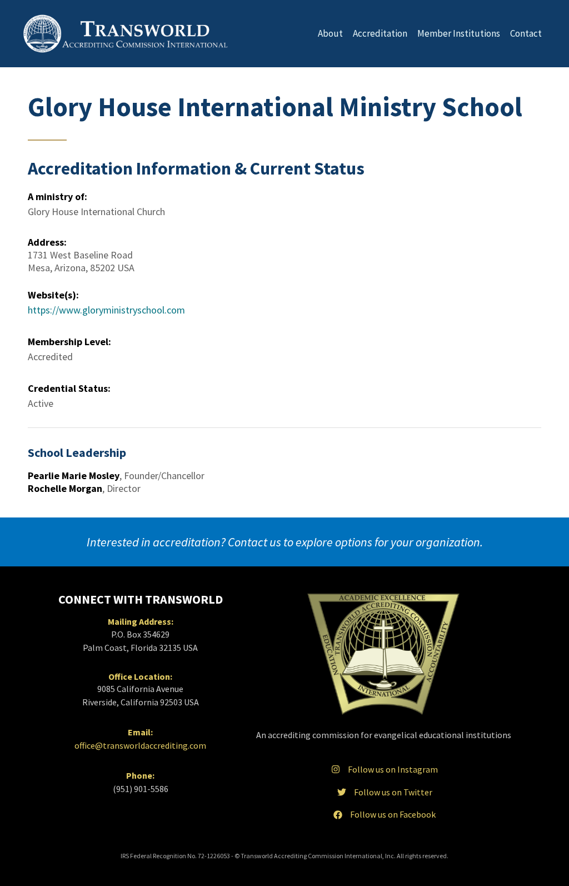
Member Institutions (458, 33)
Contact (526, 33)
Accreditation (380, 33)
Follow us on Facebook (393, 814)
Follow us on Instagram (393, 769)
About (330, 33)
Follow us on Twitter (393, 792)
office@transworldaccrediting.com (140, 745)
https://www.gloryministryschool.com (106, 309)
